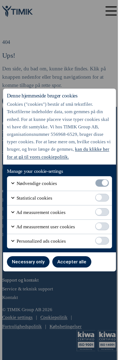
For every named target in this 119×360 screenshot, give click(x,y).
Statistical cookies (33, 198)
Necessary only (28, 261)
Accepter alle (71, 261)
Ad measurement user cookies (45, 226)
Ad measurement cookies (40, 212)
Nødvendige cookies (36, 183)
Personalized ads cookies (40, 241)
